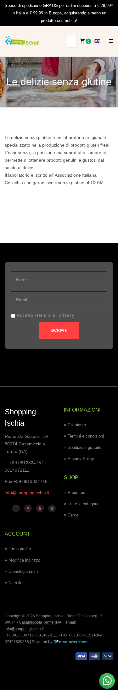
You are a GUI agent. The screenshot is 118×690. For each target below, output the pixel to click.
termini (44, 315)
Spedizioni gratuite (84, 447)
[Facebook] (16, 508)
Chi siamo (77, 425)
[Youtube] (40, 508)
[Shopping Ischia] (22, 40)
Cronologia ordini (23, 571)
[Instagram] (52, 508)
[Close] (112, 5)
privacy (66, 315)
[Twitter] (28, 508)
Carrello (15, 582)
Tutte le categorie (83, 503)
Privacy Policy (81, 458)
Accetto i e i (45, 315)
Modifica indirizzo (24, 560)
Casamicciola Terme (36, 622)
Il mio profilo (19, 549)
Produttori (76, 492)
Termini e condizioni (86, 436)
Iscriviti (59, 330)
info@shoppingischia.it (27, 492)
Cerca (73, 515)
